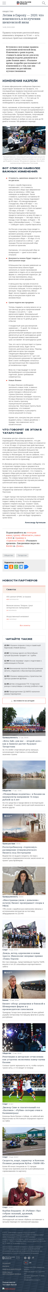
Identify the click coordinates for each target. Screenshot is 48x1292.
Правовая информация (11, 1269)
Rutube (9, 546)
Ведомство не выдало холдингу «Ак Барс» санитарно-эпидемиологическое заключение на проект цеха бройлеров (23, 854)
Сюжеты (11, 589)
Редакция (6, 1263)
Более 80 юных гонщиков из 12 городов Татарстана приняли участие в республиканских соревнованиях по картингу (23, 1165)
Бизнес (5, 1000)
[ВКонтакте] (6, 567)
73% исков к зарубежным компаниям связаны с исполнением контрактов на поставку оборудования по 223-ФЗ (23, 907)
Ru (26, 1263)
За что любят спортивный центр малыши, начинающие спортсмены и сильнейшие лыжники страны (22, 748)
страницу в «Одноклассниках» (16, 539)
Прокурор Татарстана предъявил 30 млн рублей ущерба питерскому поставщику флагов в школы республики (23, 1010)
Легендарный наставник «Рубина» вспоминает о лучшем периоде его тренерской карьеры (23, 1216)
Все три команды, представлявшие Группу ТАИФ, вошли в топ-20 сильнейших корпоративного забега (23, 960)
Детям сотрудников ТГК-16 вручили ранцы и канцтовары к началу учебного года (23, 685)
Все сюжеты (25, 625)
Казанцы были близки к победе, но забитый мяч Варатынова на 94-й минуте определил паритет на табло (23, 1114)
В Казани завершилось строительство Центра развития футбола (23, 677)
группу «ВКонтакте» (23, 535)
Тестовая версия (9, 1284)
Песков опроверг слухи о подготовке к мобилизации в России (23, 662)
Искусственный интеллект (17, 617)
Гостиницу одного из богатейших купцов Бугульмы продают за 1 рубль (21, 654)
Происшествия (8, 844)
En (30, 1263)
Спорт (5, 950)
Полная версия (8, 1282)
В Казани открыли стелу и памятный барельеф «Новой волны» (22, 646)
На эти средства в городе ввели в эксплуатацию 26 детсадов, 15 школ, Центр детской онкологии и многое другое (23, 801)
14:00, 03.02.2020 (8, 27)
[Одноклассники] (11, 567)
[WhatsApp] (16, 567)
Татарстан (22, 555)
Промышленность (10, 738)
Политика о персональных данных (11, 1273)
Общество (7, 11)
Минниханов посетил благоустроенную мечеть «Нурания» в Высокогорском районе (23, 669)
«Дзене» (19, 546)
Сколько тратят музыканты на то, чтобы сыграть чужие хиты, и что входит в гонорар (23, 1062)
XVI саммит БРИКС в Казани (18, 598)
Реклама (5, 1266)
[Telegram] (21, 567)
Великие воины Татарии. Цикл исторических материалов (19, 607)
